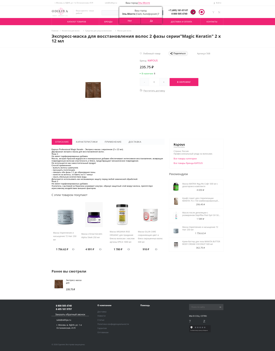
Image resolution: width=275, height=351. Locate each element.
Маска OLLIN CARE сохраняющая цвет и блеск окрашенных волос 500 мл (150, 236)
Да (151, 20)
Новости (101, 315)
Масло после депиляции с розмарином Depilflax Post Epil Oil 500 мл (201, 215)
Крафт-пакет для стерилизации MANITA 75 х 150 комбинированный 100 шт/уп (200, 201)
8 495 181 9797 (64, 309)
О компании (104, 305)
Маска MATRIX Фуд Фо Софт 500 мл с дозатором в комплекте (200, 185)
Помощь (145, 305)
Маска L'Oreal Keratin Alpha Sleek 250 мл (91, 236)
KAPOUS (153, 60)
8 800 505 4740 (179, 13)
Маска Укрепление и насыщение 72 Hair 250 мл (64, 236)
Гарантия (102, 328)
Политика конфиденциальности (113, 324)
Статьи (100, 320)
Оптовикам (102, 332)
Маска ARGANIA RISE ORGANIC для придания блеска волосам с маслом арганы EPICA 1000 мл (122, 236)
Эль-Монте (144, 2)
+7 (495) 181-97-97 (178, 10)
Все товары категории (185, 158)
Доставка (101, 311)
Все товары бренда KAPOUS (188, 163)
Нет (130, 20)
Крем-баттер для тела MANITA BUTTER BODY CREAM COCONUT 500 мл (201, 242)
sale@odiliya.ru (111, 3)
